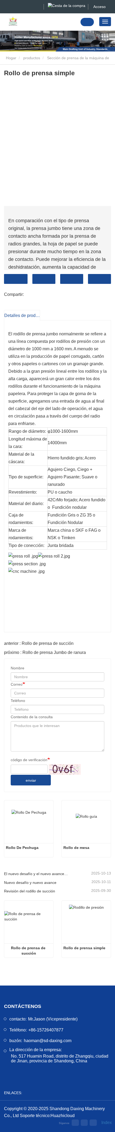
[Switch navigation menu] (105, 21)
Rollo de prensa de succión (29, 950)
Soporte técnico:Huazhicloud (47, 1115)
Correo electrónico (43, 279)
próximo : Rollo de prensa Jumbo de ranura (45, 652)
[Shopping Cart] (66, 5)
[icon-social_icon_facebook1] (75, 1122)
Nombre (17, 668)
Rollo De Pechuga (22, 847)
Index (104, 1122)
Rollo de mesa (76, 847)
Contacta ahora (16, 279)
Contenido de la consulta (32, 717)
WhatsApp (99, 279)
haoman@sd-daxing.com (47, 1040)
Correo (16, 684)
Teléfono (71, 279)
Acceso (99, 7)
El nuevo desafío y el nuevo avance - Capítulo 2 (36, 874)
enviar (31, 780)
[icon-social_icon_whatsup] (84, 1122)
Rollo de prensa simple (84, 948)
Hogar (10, 58)
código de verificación (29, 760)
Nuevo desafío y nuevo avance (30, 882)
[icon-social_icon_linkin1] (93, 1122)
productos (31, 58)
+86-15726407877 (45, 1030)
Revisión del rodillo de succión (29, 891)
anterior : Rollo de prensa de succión (39, 643)
